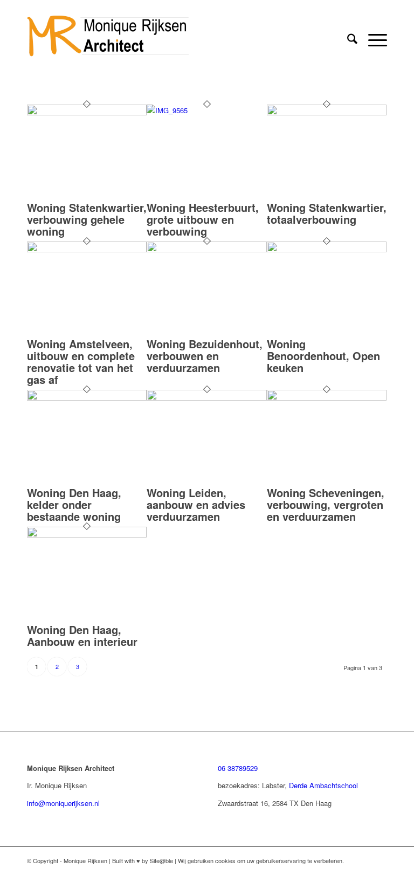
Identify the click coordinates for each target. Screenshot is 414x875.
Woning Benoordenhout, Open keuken (323, 355)
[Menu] (372, 40)
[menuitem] (346, 40)
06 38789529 (238, 768)
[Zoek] (346, 40)
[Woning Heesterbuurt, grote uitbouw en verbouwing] (206, 110)
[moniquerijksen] (108, 40)
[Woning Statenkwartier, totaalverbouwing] (327, 112)
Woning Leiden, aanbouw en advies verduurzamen (196, 504)
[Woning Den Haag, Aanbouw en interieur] (87, 534)
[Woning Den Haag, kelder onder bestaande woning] (87, 397)
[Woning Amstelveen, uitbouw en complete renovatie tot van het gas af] (87, 249)
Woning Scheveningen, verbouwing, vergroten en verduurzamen (325, 504)
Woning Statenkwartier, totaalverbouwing (327, 213)
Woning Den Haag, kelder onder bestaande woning (74, 504)
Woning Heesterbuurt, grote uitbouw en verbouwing (203, 219)
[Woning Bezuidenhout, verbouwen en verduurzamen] (206, 249)
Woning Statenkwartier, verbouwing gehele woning (87, 219)
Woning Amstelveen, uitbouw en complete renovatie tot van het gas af (81, 361)
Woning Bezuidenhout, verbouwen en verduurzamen (205, 355)
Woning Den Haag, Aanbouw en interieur (82, 635)
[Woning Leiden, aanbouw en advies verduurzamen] (206, 397)
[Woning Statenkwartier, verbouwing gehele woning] (87, 112)
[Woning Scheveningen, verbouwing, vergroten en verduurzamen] (327, 397)
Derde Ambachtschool (323, 785)
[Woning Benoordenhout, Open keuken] (327, 249)
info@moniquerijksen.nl (63, 803)
